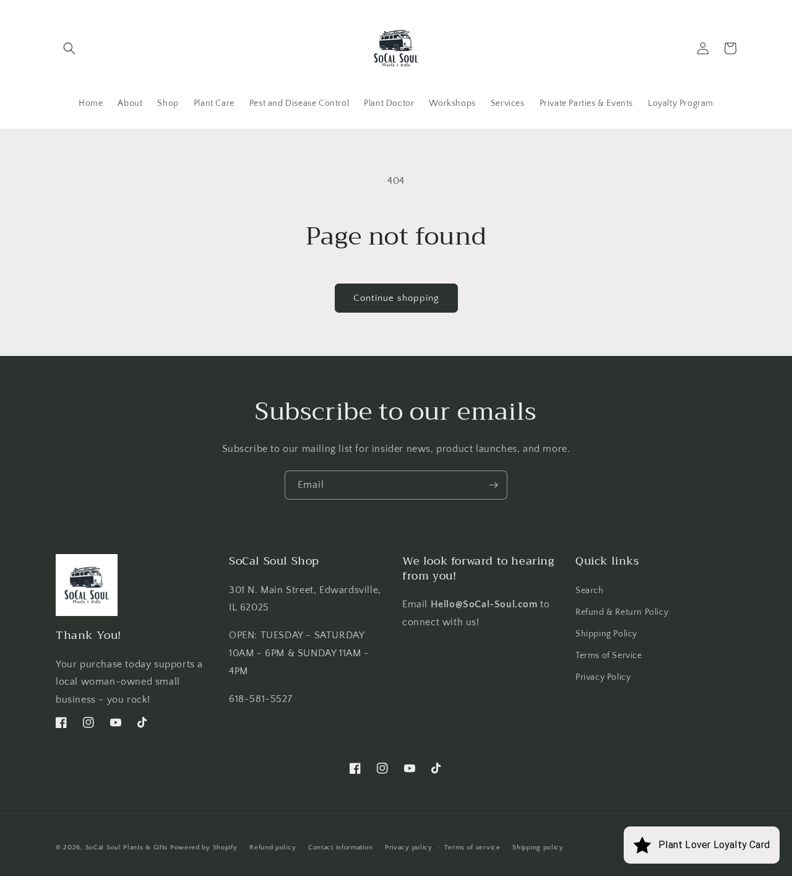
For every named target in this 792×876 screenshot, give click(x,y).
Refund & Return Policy (621, 612)
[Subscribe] (493, 485)
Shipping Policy (606, 634)
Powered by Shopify (204, 847)
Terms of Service (608, 656)
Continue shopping (396, 298)
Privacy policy (409, 847)
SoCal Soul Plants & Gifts (126, 847)
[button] (69, 48)
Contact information (340, 847)
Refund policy (272, 847)
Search (589, 591)
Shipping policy (538, 847)
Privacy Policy (603, 677)
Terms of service (472, 847)
